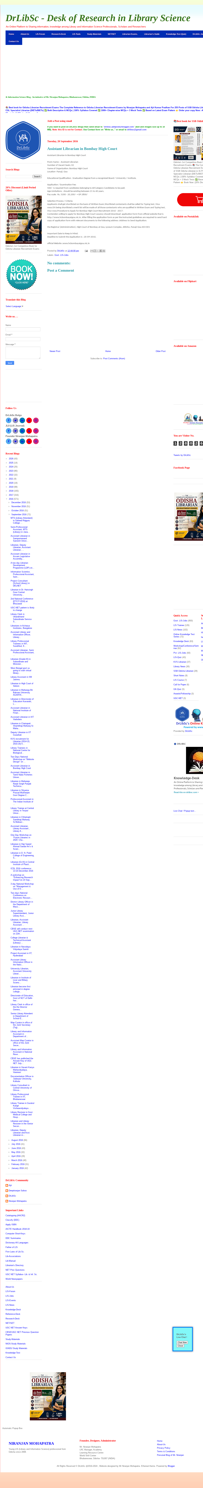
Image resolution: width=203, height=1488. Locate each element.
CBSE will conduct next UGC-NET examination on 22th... (22, 931)
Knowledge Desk (181, 641)
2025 (11, 463)
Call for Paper (180, 684)
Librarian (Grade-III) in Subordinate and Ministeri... (21, 661)
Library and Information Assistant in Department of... (21, 1034)
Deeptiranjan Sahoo (18, 1190)
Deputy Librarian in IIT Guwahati (21, 733)
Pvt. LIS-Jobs (180, 653)
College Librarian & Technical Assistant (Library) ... (21, 940)
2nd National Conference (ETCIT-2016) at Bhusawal (22, 601)
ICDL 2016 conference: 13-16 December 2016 (22, 869)
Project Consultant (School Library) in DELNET (20, 583)
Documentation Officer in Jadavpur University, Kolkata (22, 1078)
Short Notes (179, 675)
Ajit (10, 1185)
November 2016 (18, 506)
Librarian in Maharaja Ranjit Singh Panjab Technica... (21, 783)
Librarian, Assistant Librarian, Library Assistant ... (19, 922)
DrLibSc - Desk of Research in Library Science (98, 18)
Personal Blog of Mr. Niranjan (170, 1455)
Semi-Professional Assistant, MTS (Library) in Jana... (20, 529)
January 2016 (17, 1168)
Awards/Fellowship (182, 693)
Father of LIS (12, 1247)
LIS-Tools (76, 34)
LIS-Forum (40, 34)
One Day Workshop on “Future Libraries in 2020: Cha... (21, 837)
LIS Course (179, 680)
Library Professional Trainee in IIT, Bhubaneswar (20, 1096)
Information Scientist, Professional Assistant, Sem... (22, 574)
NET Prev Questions (15, 1270)
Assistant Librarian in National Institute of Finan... (21, 710)
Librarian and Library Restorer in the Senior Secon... (22, 1123)
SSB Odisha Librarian (183, 671)
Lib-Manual (11, 1261)
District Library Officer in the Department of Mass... (22, 904)
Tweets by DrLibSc (182, 455)
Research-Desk (59, 34)
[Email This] (91, 250)
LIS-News (10, 1305)
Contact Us (14, 41)
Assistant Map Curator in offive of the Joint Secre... (22, 1043)
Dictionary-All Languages (17, 1242)
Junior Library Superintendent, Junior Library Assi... (22, 913)
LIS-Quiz (178, 657)
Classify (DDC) (12, 1220)
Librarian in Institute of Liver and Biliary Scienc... (21, 980)
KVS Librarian (180, 662)
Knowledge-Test (13, 1353)
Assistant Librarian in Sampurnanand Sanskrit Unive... (20, 538)
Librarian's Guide (152, 34)
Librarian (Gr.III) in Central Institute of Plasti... (22, 863)
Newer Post (55, 351)
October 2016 (17, 510)
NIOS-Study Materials (16, 1344)
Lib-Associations (13, 1256)
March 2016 (17, 1160)
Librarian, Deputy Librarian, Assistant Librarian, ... (21, 547)
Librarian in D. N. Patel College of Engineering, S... (22, 855)
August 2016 (17, 1140)
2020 (11, 483)
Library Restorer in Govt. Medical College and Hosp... (22, 1114)
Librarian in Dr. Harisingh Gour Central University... (22, 592)
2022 (11, 475)
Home (11, 34)
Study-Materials (94, 34)
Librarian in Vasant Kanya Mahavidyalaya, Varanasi (22, 1069)
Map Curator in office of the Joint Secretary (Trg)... (21, 1025)
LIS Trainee (179, 625)
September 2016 (19, 514)
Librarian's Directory (15, 1265)
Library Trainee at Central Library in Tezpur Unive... (22, 810)
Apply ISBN (11, 1224)
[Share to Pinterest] (103, 250)
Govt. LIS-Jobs (62, 255)
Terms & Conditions (166, 1451)
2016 (11, 499)
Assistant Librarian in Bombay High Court (21, 767)
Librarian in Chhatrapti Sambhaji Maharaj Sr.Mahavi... (21, 819)
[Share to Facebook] (100, 250)
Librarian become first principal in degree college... (20, 989)
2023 (11, 471)
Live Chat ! (185, 811)
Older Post (161, 351)
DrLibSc (12, 1196)
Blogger (171, 1466)
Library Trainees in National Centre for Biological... (20, 750)
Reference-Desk (13, 1314)
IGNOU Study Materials (16, 1348)
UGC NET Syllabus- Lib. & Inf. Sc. (21, 1274)
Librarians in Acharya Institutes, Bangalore (21, 627)
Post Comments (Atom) (114, 358)
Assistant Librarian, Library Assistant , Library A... (20, 828)
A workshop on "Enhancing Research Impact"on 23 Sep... (22, 877)
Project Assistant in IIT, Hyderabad (21, 954)
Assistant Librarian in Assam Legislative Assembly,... (20, 556)
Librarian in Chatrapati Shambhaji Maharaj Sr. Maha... (22, 726)
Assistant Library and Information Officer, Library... (21, 634)
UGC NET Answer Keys (16, 1327)
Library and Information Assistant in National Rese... (21, 1051)
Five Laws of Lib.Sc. (15, 1251)
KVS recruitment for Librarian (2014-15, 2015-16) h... (20, 741)
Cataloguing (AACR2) (15, 1215)
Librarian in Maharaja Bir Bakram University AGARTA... (22, 692)
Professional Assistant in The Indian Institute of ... (22, 801)
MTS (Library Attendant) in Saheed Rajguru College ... (22, 520)
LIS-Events (11, 1300)
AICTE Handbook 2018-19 (17, 1229)
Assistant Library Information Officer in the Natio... (21, 962)
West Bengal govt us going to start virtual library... (21, 670)
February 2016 (18, 1164)
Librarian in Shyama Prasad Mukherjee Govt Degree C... (20, 792)
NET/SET (112, 34)
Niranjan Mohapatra (17, 1201)
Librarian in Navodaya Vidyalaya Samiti (20, 948)
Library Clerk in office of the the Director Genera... (22, 1007)
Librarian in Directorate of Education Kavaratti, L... (22, 701)
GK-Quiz (177, 689)
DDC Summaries (13, 1238)
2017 (11, 495)
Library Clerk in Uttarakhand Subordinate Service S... (21, 618)
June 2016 (16, 1148)
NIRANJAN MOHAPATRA (31, 1443)
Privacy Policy (163, 1448)
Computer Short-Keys (15, 1233)
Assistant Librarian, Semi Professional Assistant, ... (22, 652)
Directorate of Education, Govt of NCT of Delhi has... (22, 998)
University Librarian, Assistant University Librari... (21, 971)
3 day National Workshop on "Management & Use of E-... (22, 886)
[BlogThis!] (94, 250)
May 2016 (16, 1152)
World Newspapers (14, 1279)
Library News (179, 666)
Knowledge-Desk (13, 1309)
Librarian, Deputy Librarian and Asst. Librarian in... (20, 1132)
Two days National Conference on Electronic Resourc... (21, 895)
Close (180, 1346)
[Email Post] (86, 251)
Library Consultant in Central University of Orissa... (21, 1087)
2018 (11, 491)
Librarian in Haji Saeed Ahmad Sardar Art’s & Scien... (22, 846)
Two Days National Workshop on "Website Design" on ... (22, 759)
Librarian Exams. (130, 34)
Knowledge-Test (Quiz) (176, 34)
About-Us (25, 34)
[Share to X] (97, 250)
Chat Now (182, 1342)
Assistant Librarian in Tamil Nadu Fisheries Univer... (21, 774)
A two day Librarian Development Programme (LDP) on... (22, 565)
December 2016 (18, 502)
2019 (11, 487)
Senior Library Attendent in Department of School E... (22, 1016)
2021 (11, 479)
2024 (11, 467)
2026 (11, 458)
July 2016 (16, 1144)
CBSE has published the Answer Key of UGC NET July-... (22, 1061)
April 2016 (16, 1156)
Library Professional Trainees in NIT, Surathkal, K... (20, 643)
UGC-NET (178, 698)
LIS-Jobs (10, 1296)
